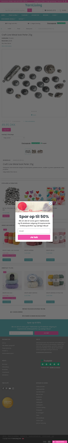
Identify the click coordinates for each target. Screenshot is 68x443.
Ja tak (34, 237)
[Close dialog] (50, 203)
